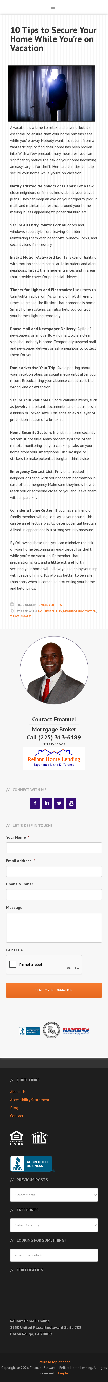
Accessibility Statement (30, 1099)
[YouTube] (71, 803)
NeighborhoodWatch (79, 611)
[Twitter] (59, 803)
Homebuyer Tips (49, 605)
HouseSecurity (50, 611)
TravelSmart (20, 616)
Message (14, 907)
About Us (18, 1091)
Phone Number (19, 883)
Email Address (20, 860)
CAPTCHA (14, 949)
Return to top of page (54, 1362)
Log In (63, 1373)
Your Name (18, 837)
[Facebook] (35, 803)
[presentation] (44, 965)
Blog (14, 1107)
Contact (17, 1115)
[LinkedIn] (47, 803)
